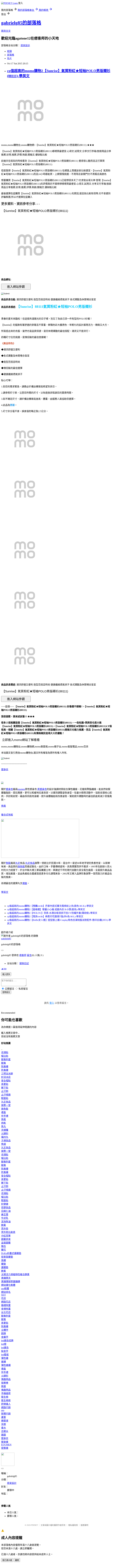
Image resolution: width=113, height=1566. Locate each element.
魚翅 (3, 1144)
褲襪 (3, 1361)
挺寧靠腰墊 (7, 1257)
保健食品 (6, 1207)
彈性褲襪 (6, 1365)
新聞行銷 (6, 1413)
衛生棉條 (6, 1400)
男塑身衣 (42, 789)
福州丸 (4, 1137)
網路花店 (6, 1302)
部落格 (10, 55)
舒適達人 (6, 1404)
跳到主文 (6, 31)
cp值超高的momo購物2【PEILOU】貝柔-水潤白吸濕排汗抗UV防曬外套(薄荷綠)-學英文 (52, 913)
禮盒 (24, 883)
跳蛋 (3, 1386)
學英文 (4, 892)
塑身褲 (4, 1442)
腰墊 (3, 1264)
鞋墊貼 (4, 1098)
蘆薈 (3, 1417)
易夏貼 (4, 1084)
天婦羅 (4, 1130)
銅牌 (3, 1333)
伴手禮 (4, 1116)
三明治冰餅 (7, 1073)
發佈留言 (6, 992)
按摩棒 (4, 1383)
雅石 (3, 1246)
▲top (3, 968)
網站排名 (6, 1292)
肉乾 (3, 1123)
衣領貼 (4, 1052)
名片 (9, 58)
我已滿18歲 (7, 1560)
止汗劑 (4, 1091)
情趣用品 (6, 1379)
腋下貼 (4, 1087)
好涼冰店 (6, 1077)
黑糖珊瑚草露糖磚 (10, 1281)
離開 (17, 1560)
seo (2, 1410)
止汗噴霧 (6, 1094)
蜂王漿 (4, 1214)
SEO (3, 1295)
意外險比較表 (8, 1232)
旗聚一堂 (6, 1105)
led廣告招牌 (7, 1340)
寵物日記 (24, 963)
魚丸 (3, 1126)
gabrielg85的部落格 (21, 22)
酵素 (3, 1225)
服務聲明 (84, 1525)
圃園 (3, 1435)
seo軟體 (5, 1288)
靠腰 (3, 1260)
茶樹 (3, 1424)
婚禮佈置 (6, 1305)
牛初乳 (4, 1218)
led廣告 (5, 1347)
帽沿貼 (4, 1056)
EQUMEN (6, 1444)
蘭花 (3, 1250)
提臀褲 (4, 1448)
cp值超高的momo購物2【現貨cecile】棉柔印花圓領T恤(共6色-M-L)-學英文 (45, 916)
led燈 (3, 1344)
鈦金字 (4, 1351)
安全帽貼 (6, 1080)
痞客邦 (22, 955)
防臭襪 (4, 1070)
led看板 (5, 1354)
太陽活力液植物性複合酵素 (15, 1274)
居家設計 (25, 45)
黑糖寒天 (6, 1278)
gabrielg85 (6, 938)
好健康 (4, 1204)
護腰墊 (4, 1267)
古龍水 (4, 1431)
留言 (29, 955)
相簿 (9, 51)
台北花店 (6, 1312)
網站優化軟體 (8, 1285)
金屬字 (4, 1337)
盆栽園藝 (6, 1242)
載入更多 (6, 974)
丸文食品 (30, 863)
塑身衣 (4, 769)
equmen (21, 789)
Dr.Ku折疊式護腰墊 (11, 1253)
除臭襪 (4, 1066)
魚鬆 (3, 806)
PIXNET (34, 1525)
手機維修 (6, 1393)
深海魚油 (6, 1221)
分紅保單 (6, 1235)
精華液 (4, 1420)
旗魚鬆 (21, 866)
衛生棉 (4, 1397)
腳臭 (3, 1063)
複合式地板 (7, 814)
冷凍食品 (6, 1140)
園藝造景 (6, 1239)
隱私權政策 (73, 1525)
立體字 (4, 1330)
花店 (3, 1298)
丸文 (17, 863)
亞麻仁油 (6, 1211)
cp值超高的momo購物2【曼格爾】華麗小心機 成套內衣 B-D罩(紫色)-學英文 (46, 909)
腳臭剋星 (6, 1059)
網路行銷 (6, 1407)
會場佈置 (6, 1309)
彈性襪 (4, 1358)
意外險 (4, 1228)
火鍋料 (4, 1133)
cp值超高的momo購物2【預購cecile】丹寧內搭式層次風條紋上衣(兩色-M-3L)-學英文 (50, 906)
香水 (3, 1428)
